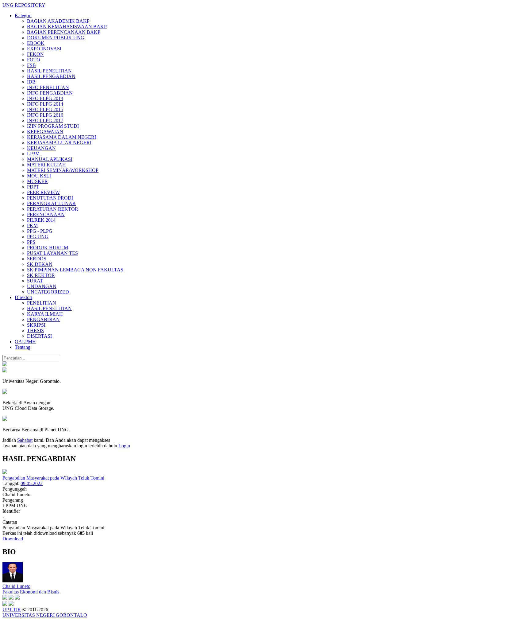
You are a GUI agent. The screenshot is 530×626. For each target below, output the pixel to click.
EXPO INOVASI (44, 48)
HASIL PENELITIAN (49, 70)
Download (12, 538)
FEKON (35, 54)
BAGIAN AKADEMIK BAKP (58, 21)
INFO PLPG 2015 (45, 109)
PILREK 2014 (41, 220)
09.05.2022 (32, 483)
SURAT (35, 280)
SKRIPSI (36, 325)
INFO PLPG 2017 (45, 120)
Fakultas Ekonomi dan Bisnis (30, 591)
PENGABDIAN (43, 319)
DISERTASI (39, 336)
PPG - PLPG (39, 231)
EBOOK (35, 43)
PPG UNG (37, 236)
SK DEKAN (39, 264)
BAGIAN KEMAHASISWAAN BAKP (67, 26)
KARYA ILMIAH (45, 314)
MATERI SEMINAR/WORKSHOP (62, 170)
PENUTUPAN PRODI (50, 197)
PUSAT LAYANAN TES (52, 253)
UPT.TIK (11, 609)
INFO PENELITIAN (48, 87)
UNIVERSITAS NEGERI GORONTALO (44, 615)
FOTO (33, 59)
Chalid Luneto (16, 586)
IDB (31, 81)
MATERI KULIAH (46, 164)
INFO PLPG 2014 (45, 104)
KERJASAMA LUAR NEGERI (59, 142)
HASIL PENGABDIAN (51, 76)
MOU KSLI (39, 175)
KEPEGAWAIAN (45, 131)
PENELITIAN (41, 302)
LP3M (33, 153)
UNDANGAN (41, 286)
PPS (31, 242)
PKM (32, 225)
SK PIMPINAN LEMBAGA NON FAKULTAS (75, 269)
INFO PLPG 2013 (45, 98)
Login (124, 445)
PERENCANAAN (46, 214)
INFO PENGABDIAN (50, 92)
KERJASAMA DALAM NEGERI (61, 137)
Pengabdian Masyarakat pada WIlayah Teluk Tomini (53, 477)
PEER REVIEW (43, 192)
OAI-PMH (25, 341)
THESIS (35, 330)
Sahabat (25, 440)
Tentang (22, 347)
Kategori (23, 15)
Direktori (23, 297)
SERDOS (36, 258)
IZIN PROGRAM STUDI (53, 126)
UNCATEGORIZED (48, 291)
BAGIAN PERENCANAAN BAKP (63, 32)
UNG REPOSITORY (23, 5)
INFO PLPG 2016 (45, 115)
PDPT (33, 186)
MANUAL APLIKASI (49, 159)
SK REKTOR (41, 275)
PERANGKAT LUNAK (51, 203)
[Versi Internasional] (4, 364)
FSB (31, 65)
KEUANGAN (41, 148)
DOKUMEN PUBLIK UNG (55, 37)
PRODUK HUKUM (47, 247)
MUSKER (37, 181)
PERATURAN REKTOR (52, 209)
